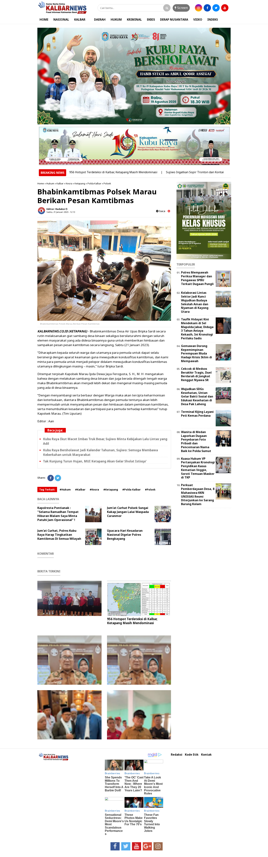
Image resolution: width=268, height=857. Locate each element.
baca (161, 211)
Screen (182, 7)
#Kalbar (80, 489)
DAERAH (100, 20)
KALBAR (79, 20)
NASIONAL (61, 20)
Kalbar (60, 183)
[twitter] (216, 7)
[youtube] (224, 7)
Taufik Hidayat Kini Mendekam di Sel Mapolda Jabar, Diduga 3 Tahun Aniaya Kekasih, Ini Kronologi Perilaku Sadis (197, 328)
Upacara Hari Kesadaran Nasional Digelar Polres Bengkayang (125, 535)
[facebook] (207, 7)
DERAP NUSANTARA (174, 20)
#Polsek (150, 489)
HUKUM (116, 20)
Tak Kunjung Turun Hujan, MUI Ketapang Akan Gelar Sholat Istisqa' (95, 461)
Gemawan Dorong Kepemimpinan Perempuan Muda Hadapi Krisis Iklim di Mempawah (196, 353)
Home (40, 183)
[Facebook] (50, 478)
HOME (44, 20)
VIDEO (197, 20)
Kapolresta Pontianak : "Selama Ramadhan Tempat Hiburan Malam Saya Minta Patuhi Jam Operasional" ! (58, 514)
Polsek (107, 183)
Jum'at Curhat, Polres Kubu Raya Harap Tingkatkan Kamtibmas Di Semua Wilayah (59, 535)
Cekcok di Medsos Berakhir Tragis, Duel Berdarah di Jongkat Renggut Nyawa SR (196, 374)
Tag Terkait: (47, 489)
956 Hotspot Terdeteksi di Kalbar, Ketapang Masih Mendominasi (90, 172)
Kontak (206, 755)
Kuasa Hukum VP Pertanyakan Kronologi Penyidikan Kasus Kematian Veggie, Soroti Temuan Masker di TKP (198, 468)
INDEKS (212, 20)
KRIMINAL (134, 20)
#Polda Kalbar (131, 489)
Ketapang (80, 183)
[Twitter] (58, 478)
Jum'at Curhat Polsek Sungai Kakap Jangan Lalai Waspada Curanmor (128, 512)
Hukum (50, 183)
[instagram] (198, 7)
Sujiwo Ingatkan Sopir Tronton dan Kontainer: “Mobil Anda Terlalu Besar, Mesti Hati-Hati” (204, 172)
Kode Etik (192, 755)
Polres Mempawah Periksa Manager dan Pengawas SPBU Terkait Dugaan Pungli (197, 278)
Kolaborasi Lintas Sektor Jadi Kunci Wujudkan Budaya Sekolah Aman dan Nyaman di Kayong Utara (194, 302)
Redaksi (176, 755)
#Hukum (65, 489)
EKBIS (151, 20)
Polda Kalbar (94, 183)
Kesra (69, 183)
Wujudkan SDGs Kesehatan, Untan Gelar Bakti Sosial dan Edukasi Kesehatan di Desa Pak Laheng (197, 396)
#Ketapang (110, 489)
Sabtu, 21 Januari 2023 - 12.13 (60, 212)
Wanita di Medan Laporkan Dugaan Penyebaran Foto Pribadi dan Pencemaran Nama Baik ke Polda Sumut (196, 441)
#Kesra (94, 489)
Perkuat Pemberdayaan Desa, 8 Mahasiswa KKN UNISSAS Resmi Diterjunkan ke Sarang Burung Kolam (197, 494)
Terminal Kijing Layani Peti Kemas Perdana (197, 414)
